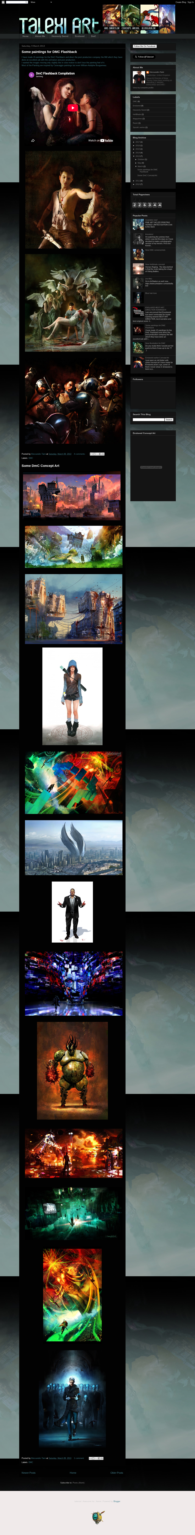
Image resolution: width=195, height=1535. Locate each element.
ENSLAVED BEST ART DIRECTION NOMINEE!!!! (155, 309)
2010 (138, 184)
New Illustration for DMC (155, 343)
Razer (135, 123)
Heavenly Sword (60, 36)
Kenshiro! (149, 234)
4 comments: (80, 454)
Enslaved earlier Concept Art (157, 358)
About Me (40, 36)
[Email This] (91, 454)
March (140, 166)
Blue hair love (151, 293)
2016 (138, 145)
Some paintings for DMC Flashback (49, 52)
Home (25, 36)
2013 (138, 156)
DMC (31, 458)
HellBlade (137, 114)
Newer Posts (28, 1473)
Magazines (137, 119)
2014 (138, 153)
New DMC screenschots (155, 250)
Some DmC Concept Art (40, 466)
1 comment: (79, 1458)
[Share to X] (97, 454)
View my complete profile (143, 88)
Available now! (151, 220)
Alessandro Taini (156, 72)
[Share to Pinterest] (103, 454)
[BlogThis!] (94, 454)
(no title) (148, 279)
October (141, 159)
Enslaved (80, 36)
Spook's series (139, 127)
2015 (138, 149)
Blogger (116, 1501)
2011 (138, 181)
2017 (138, 142)
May (140, 163)
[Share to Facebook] (100, 454)
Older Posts (116, 1473)
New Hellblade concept (155, 264)
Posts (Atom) (78, 1483)
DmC (93, 36)
